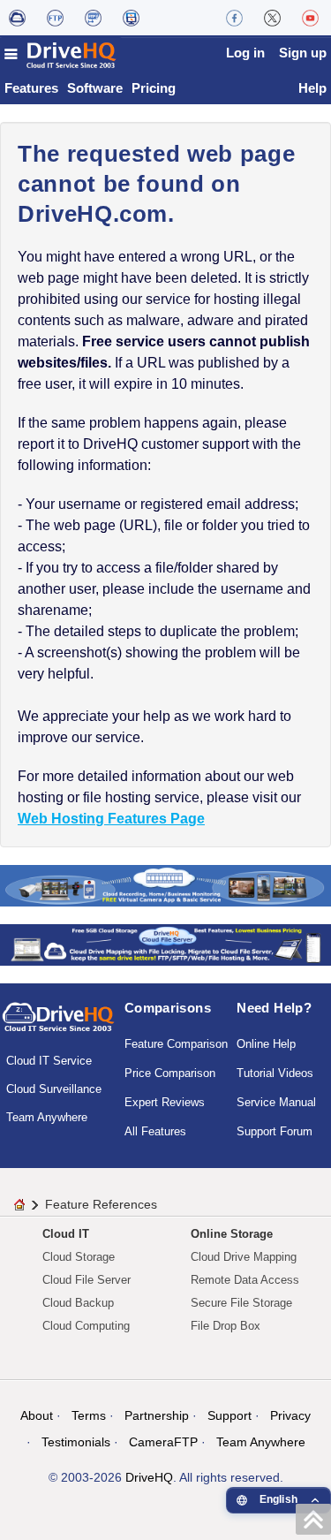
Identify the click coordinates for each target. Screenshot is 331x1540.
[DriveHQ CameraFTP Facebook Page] (234, 17)
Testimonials (75, 1442)
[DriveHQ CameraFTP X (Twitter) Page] (272, 17)
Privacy (290, 1415)
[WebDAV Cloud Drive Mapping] (17, 17)
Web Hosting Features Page (111, 818)
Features (31, 87)
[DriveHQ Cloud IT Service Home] (61, 54)
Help (312, 87)
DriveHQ (149, 1477)
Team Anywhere (46, 1117)
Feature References (101, 1204)
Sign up (303, 52)
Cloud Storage (78, 1256)
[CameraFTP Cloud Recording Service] (93, 17)
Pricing (154, 87)
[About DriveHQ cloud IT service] (58, 1025)
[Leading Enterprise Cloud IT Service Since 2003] (165, 944)
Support (229, 1415)
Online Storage (232, 1233)
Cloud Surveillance (54, 1089)
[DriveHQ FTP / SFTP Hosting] (55, 17)
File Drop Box (225, 1325)
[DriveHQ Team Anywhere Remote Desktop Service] (131, 17)
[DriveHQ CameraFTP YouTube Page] (310, 17)
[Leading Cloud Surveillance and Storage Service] (165, 884)
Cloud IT (65, 1233)
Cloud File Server (86, 1279)
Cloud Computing (86, 1325)
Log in (245, 52)
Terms (88, 1415)
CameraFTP (163, 1442)
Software (95, 87)
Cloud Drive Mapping (244, 1256)
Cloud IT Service (49, 1060)
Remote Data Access (245, 1279)
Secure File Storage (241, 1302)
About (36, 1415)
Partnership (156, 1415)
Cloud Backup (78, 1302)
